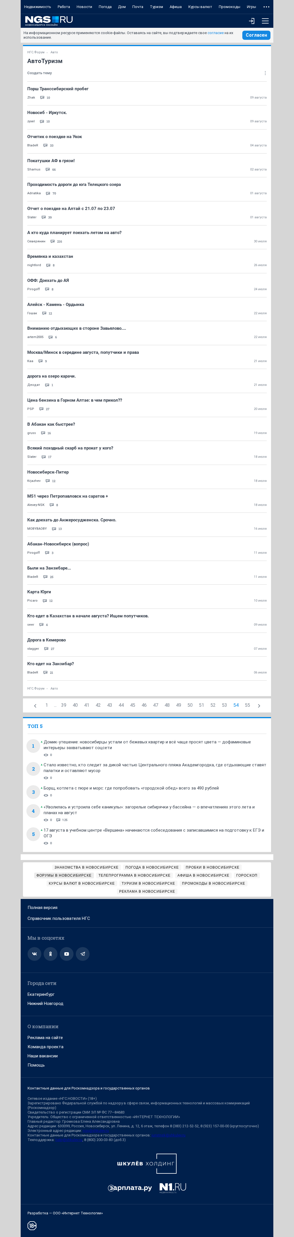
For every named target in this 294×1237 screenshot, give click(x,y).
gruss (31, 433)
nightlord (34, 265)
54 (236, 705)
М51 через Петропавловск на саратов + (67, 496)
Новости (84, 7)
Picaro (32, 600)
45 (132, 705)
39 (63, 705)
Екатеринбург (41, 994)
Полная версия (42, 907)
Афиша (176, 7)
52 (213, 705)
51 (201, 705)
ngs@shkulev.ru (96, 1130)
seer (30, 625)
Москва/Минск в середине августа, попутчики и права (83, 352)
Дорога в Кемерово (46, 640)
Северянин (36, 241)
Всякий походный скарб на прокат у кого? (70, 448)
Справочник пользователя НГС (59, 918)
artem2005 (35, 337)
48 (167, 705)
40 (75, 705)
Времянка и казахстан (50, 256)
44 (121, 705)
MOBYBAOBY (37, 529)
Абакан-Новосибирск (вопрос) (58, 544)
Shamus (33, 169)
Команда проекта (45, 1046)
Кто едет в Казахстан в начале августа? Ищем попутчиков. (88, 615)
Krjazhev (33, 481)
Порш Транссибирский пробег (57, 88)
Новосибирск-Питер (48, 472)
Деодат (33, 385)
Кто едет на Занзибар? (50, 663)
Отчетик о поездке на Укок (54, 136)
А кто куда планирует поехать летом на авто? (74, 232)
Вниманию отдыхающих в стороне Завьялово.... (76, 328)
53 (224, 705)
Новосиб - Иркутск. (47, 112)
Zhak (31, 97)
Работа (64, 7)
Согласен (256, 35)
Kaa (30, 361)
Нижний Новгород (45, 1003)
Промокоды (229, 7)
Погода (105, 7)
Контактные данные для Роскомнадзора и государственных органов (89, 1088)
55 (247, 705)
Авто (54, 52)
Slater (31, 217)
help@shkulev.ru (68, 1140)
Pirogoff (33, 289)
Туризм (156, 7)
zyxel (31, 121)
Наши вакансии (43, 1056)
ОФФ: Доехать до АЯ (48, 280)
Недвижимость (37, 7)
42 (98, 705)
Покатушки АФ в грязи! (51, 160)
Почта (137, 7)
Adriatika (34, 193)
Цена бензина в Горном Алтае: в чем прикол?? (74, 400)
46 (144, 705)
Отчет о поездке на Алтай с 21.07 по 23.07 (71, 208)
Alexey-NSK (36, 505)
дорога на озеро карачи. (51, 376)
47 (155, 705)
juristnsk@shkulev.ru (168, 1135)
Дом (122, 7)
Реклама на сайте (45, 1037)
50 (190, 705)
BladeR (32, 145)
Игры (251, 7)
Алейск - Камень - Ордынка (55, 304)
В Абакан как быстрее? (51, 424)
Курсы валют (200, 7)
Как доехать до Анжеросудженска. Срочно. (71, 520)
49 (178, 705)
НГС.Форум (36, 52)
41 (86, 705)
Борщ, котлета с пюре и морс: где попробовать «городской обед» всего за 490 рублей (131, 788)
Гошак (32, 313)
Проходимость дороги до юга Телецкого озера (74, 184)
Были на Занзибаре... (49, 568)
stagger (33, 649)
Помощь (36, 1065)
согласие (216, 33)
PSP (30, 409)
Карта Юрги (39, 591)
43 (109, 705)
